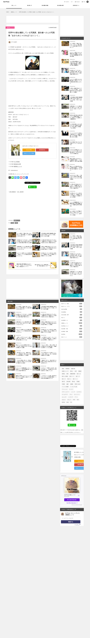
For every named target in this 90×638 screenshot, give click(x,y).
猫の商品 (71, 334)
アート (76, 397)
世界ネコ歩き (77, 384)
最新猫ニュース (10, 27)
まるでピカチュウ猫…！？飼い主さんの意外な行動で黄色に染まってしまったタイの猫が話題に (76, 177)
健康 (67, 384)
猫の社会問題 (71, 309)
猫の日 (63, 381)
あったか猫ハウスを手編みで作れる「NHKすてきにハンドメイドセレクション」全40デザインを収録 (76, 213)
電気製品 (67, 368)
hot (71, 402)
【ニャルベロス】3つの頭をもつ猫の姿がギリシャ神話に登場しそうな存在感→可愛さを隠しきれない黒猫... (76, 135)
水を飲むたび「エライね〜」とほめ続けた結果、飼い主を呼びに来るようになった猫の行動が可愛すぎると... (24, 315)
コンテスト (79, 391)
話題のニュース (65, 371)
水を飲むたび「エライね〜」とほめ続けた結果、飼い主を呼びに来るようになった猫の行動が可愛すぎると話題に (24, 241)
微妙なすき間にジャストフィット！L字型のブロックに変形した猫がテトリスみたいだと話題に (24, 377)
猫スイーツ (72, 376)
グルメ (71, 394)
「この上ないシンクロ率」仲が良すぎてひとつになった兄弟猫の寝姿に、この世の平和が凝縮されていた (48, 377)
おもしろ (69, 399)
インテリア (70, 397)
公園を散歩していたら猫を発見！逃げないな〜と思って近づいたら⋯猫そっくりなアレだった (24, 248)
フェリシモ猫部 (65, 386)
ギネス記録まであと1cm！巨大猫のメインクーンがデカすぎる (76, 143)
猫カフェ (71, 317)
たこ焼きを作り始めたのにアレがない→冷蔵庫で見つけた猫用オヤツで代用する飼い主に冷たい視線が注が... (48, 315)
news (68, 402)
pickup (63, 402)
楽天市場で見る (42, 149)
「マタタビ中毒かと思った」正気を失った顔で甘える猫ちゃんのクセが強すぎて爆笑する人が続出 (24, 361)
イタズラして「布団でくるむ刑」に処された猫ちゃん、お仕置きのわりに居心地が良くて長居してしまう (48, 369)
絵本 (76, 371)
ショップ (73, 391)
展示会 (73, 381)
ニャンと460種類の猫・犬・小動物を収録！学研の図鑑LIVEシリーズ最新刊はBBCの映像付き (76, 204)
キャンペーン (77, 394)
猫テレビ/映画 (65, 376)
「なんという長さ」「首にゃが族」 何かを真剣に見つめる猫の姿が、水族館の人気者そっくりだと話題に (49, 346)
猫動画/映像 (72, 373)
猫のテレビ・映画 (71, 303)
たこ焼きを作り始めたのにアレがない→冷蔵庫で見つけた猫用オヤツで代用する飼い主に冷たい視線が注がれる (48, 241)
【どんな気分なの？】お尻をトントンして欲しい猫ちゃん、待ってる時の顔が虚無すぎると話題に (48, 354)
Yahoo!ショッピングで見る (29, 153)
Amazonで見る (29, 149)
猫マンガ (79, 373)
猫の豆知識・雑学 (71, 314)
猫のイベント (71, 337)
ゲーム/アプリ (65, 394)
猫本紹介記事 (17, 164)
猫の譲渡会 (71, 312)
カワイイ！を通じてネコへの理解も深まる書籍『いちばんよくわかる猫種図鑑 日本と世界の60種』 (76, 54)
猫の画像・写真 (71, 328)
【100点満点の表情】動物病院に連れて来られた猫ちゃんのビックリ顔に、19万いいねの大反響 (48, 235)
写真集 (16, 222)
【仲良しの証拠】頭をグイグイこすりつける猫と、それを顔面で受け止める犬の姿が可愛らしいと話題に (48, 248)
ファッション (65, 389)
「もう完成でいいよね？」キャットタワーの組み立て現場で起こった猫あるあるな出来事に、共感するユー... (48, 338)
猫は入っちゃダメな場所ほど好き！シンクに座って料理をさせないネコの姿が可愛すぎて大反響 (24, 346)
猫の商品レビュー (71, 325)
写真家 (12, 222)
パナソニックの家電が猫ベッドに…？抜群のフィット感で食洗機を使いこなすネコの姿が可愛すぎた (24, 369)
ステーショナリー (65, 391)
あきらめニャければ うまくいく (30, 145)
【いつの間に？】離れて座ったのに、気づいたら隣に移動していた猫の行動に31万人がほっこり (24, 235)
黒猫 (63, 368)
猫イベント (75, 378)
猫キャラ (64, 378)
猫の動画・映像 (71, 331)
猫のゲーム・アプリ (71, 306)
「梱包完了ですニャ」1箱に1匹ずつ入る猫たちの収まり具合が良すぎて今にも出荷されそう (48, 361)
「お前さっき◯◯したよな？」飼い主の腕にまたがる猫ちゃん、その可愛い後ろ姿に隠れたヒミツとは (24, 338)
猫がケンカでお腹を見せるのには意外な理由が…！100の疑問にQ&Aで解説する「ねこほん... (76, 168)
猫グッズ (78, 376)
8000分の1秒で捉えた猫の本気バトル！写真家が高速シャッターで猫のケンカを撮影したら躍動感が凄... (76, 117)
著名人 (71, 371)
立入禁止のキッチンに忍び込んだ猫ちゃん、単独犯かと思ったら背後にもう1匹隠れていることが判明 (48, 254)
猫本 (67, 373)
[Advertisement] (31, 19)
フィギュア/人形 (73, 386)
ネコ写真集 (17, 161)
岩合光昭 (68, 381)
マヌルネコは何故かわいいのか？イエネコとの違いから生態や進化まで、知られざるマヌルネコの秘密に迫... (76, 151)
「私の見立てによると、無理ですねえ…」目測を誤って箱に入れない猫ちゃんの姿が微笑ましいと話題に (24, 354)
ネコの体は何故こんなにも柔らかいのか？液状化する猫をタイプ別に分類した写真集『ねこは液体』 (76, 126)
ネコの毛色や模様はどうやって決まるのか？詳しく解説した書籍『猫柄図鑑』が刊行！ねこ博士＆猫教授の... (76, 63)
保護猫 (71, 384)
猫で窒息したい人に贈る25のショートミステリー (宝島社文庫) (80, 455)
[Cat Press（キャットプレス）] (6, 2)
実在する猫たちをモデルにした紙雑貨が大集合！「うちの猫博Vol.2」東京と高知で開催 (76, 160)
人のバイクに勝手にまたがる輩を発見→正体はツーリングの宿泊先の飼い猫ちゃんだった (24, 254)
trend (74, 399)
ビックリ (71, 389)
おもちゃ (64, 399)
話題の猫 (73, 368)
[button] (87, 2)
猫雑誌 (79, 371)
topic (78, 399)
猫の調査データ (71, 320)
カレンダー (64, 397)
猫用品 (63, 373)
